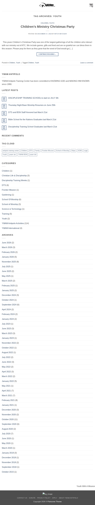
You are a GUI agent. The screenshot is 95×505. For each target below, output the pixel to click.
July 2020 (6, 434)
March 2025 (7, 281)
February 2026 (8, 252)
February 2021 (8, 400)
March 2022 (7, 376)
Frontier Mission (48, 151)
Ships (73, 151)
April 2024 (6, 309)
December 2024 (9, 295)
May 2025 (6, 276)
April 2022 (6, 372)
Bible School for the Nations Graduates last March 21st (32, 119)
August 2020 (7, 429)
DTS (31, 151)
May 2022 (6, 367)
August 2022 (7, 352)
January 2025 (8, 290)
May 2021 (6, 386)
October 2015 (8, 472)
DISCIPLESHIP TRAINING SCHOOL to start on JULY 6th (33, 98)
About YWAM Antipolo (68, 498)
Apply (54, 498)
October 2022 (8, 348)
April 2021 (6, 391)
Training (5, 214)
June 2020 (6, 438)
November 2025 (9, 262)
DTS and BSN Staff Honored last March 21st (27, 112)
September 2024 (9, 305)
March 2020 (7, 448)
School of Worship (62, 151)
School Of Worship (10, 199)
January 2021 (8, 405)
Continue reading (47, 54)
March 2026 (7, 247)
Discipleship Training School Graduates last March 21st (32, 127)
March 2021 (7, 395)
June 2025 (6, 271)
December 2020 (9, 410)
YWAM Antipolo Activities (13, 223)
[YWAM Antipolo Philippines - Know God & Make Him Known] (47, 5)
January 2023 (8, 338)
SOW (80, 151)
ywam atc (12, 154)
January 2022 (8, 381)
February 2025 (8, 286)
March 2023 (7, 333)
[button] (3, 5)
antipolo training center (11, 151)
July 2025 (6, 266)
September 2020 (9, 424)
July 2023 (6, 324)
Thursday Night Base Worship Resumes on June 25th (31, 105)
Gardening (6, 195)
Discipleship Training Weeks (14, 180)
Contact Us (22, 498)
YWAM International (10, 228)
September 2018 (9, 467)
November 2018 (9, 462)
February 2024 (8, 314)
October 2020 (8, 419)
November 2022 (9, 343)
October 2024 (8, 300)
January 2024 (8, 319)
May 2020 (6, 443)
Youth (51, 23)
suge (85, 151)
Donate (32, 498)
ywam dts (33, 154)
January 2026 (8, 257)
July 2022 (6, 357)
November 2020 (9, 415)
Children (44, 23)
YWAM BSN (22, 154)
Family (37, 151)
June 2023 (6, 329)
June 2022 (6, 362)
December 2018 (9, 457)
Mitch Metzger (60, 34)
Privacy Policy (43, 498)
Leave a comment (86, 63)
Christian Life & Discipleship (14, 176)
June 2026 (6, 243)
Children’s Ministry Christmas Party (47, 26)
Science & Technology (12, 209)
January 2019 (8, 453)
